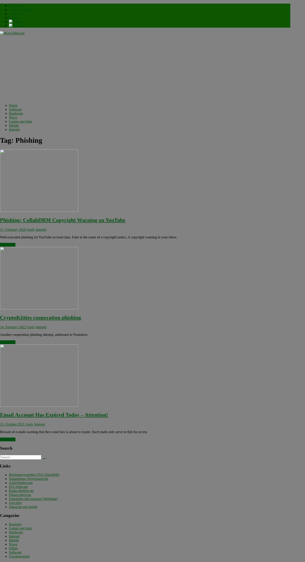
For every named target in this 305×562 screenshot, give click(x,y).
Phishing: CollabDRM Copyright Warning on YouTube (62, 220)
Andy (31, 229)
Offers (13, 548)
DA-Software (18, 487)
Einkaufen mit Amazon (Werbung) (33, 499)
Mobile (14, 125)
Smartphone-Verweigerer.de (28, 479)
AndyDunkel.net (21, 483)
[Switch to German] (16, 21)
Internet (14, 129)
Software (15, 109)
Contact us (16, 13)
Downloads (17, 5)
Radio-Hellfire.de (21, 491)
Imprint (14, 17)
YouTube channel (21, 9)
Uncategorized (19, 556)
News (13, 117)
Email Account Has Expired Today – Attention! (54, 415)
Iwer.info (15, 503)
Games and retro (20, 121)
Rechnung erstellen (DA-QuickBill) (34, 475)
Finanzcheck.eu (20, 495)
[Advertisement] (145, 68)
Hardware (16, 113)
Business (15, 524)
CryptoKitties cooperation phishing (40, 317)
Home (13, 105)
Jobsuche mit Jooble (23, 507)
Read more (7, 245)
